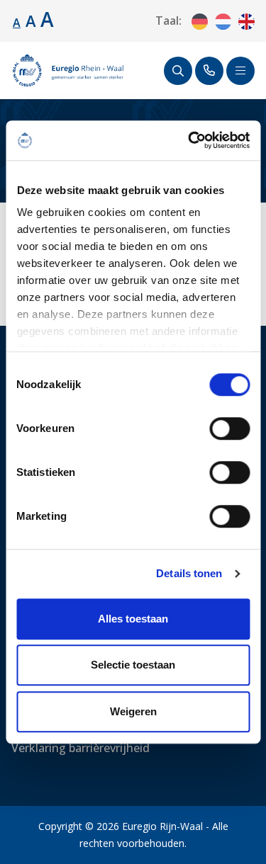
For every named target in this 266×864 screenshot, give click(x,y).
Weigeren (133, 711)
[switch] (229, 428)
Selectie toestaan (133, 665)
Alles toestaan (133, 619)
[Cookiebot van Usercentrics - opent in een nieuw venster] (189, 140)
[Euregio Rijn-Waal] (68, 70)
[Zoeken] (178, 71)
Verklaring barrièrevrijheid (80, 748)
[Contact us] (209, 70)
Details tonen (189, 573)
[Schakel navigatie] (240, 71)
